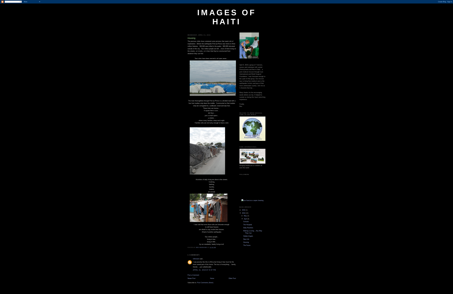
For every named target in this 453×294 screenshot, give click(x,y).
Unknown (196, 259)
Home (212, 278)
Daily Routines (248, 228)
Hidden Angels (248, 236)
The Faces (247, 245)
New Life (246, 239)
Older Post (232, 278)
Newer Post (191, 278)
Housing (246, 242)
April (245, 219)
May (245, 216)
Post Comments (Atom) (205, 282)
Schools (246, 221)
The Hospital (247, 225)
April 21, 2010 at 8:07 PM (204, 270)
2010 (244, 213)
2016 (244, 210)
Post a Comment (193, 275)
